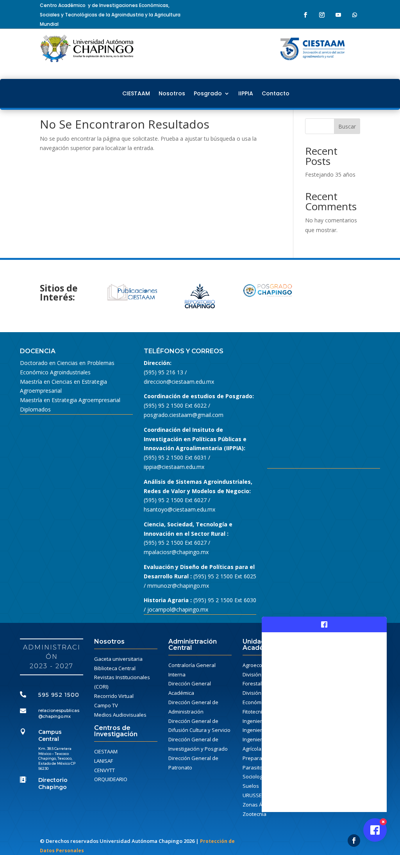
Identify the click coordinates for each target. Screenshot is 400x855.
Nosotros (172, 93)
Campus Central (50, 735)
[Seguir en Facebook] (305, 14)
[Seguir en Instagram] (321, 14)
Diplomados (35, 409)
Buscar (347, 126)
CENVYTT (104, 770)
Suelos (251, 785)
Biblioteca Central (115, 668)
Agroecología (258, 665)
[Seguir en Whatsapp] (354, 14)
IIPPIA (245, 93)
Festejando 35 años (330, 174)
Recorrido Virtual (114, 695)
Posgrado (208, 93)
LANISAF (103, 760)
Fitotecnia (254, 711)
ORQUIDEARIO (110, 779)
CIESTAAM (136, 93)
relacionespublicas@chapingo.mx (58, 713)
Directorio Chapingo (53, 783)
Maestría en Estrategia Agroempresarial (70, 400)
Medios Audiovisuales (120, 714)
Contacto (275, 93)
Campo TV (106, 705)
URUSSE (252, 795)
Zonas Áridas (258, 804)
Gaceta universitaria (118, 658)
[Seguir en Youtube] (338, 14)
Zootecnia (254, 813)
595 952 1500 (58, 694)
